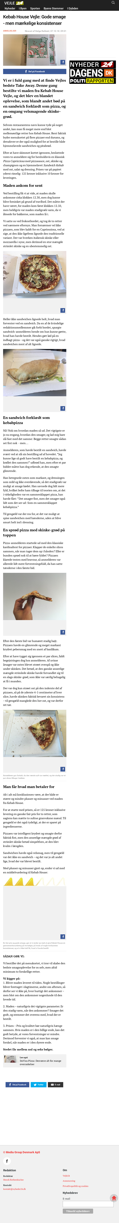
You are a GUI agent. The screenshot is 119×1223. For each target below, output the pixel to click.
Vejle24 (66, 1175)
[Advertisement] (51, 1108)
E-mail (66, 1198)
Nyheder (10, 8)
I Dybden (72, 8)
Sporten (35, 8)
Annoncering (69, 1180)
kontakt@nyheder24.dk (14, 1188)
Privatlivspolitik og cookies (75, 1186)
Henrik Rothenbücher (13, 1179)
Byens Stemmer (54, 8)
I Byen (22, 8)
